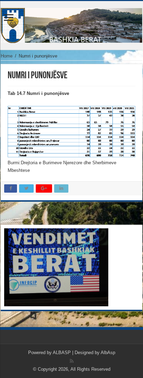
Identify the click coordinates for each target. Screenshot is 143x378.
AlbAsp (108, 352)
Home (6, 56)
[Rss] (71, 361)
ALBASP (62, 352)
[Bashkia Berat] (71, 24)
